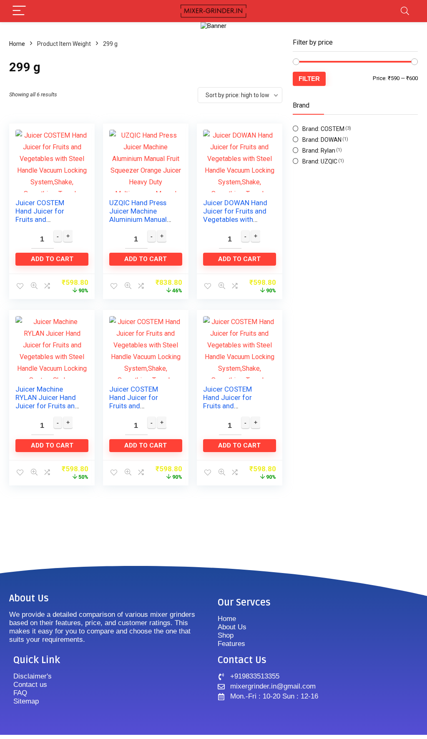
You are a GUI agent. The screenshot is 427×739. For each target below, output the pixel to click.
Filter (309, 78)
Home (17, 43)
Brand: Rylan (318, 150)
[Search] (405, 11)
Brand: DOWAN (322, 139)
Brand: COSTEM (323, 129)
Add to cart (52, 259)
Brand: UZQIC (319, 161)
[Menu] (19, 11)
